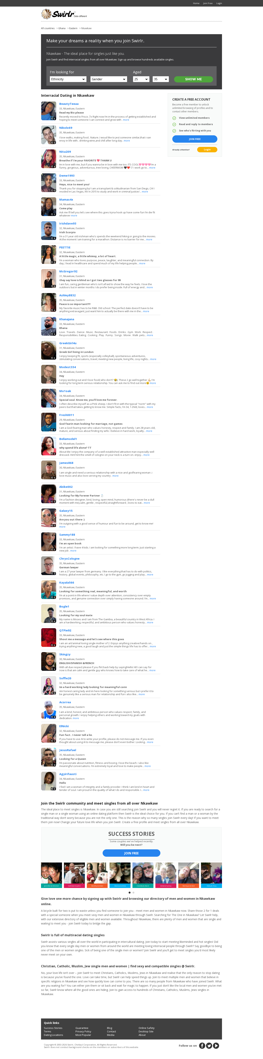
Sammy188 (67, 534)
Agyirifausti (67, 774)
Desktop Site (146, 1031)
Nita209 (65, 151)
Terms (47, 1031)
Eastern (73, 28)
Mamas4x (66, 199)
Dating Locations (53, 1035)
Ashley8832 (67, 295)
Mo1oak (65, 391)
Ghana (61, 28)
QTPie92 (65, 630)
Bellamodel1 (68, 439)
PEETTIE (64, 247)
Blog (109, 1028)
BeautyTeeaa (69, 104)
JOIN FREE (131, 853)
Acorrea (65, 702)
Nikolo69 (65, 128)
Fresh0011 (66, 415)
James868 (66, 463)
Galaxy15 (66, 511)
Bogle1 (64, 606)
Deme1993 (67, 175)
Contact (111, 1031)
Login (207, 149)
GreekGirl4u (67, 343)
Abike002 (66, 487)
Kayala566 (66, 582)
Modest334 (67, 367)
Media (110, 1035)
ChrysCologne (69, 558)
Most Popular (83, 1035)
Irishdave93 (67, 223)
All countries (47, 28)
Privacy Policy (83, 1031)
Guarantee (81, 1028)
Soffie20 (65, 678)
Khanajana (66, 319)
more (126, 119)
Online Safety (147, 1028)
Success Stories (53, 1028)
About (142, 1035)
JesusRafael (67, 750)
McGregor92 (68, 271)
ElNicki (64, 726)
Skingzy (64, 654)
